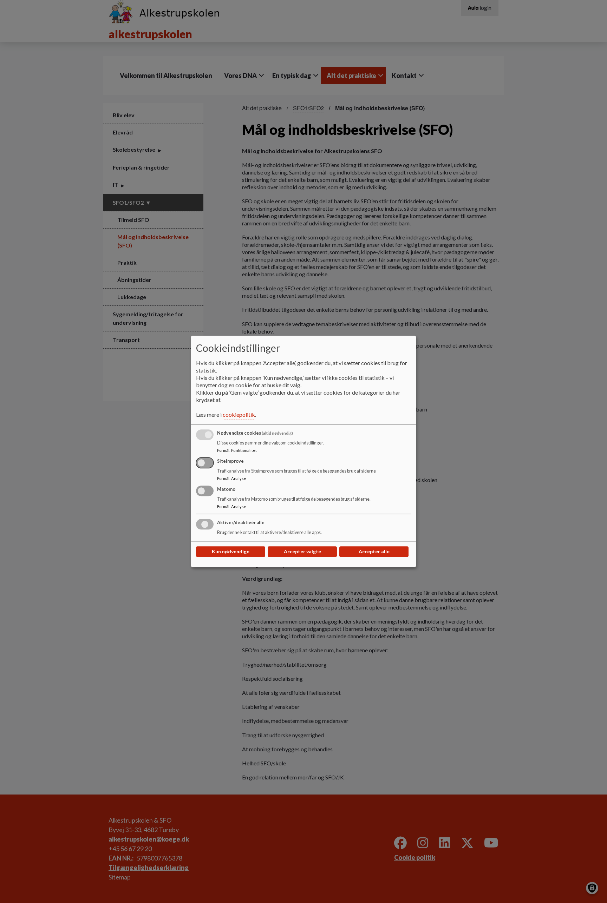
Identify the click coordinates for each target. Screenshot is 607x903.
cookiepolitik (239, 414)
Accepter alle (374, 552)
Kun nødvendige (230, 552)
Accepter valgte (302, 552)
